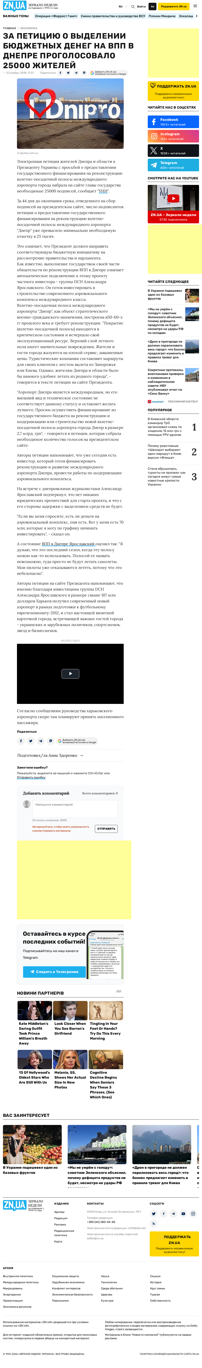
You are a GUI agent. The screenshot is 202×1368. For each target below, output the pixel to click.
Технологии (109, 1282)
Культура (107, 1300)
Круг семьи (157, 1288)
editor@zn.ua (95, 1238)
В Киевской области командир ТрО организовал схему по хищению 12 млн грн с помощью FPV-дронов (165, 427)
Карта (58, 1241)
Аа (152, 6)
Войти (141, 6)
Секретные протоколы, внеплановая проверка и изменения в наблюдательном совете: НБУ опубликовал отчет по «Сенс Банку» (166, 381)
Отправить (106, 828)
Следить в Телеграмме (57, 972)
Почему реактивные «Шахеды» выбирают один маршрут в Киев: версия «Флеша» (165, 451)
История (156, 1282)
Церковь (106, 1294)
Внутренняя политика (18, 1276)
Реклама (60, 1224)
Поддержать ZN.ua (174, 6)
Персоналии (60, 1300)
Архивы (59, 1212)
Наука (105, 1276)
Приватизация (13, 1300)
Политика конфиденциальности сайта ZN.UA (169, 1354)
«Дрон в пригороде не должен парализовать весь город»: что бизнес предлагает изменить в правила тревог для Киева (166, 351)
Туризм (155, 1294)
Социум (155, 1276)
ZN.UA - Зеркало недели (173, 215)
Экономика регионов (17, 1306)
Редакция (60, 1218)
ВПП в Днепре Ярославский (68, 543)
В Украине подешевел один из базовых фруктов (165, 294)
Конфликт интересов (66, 1288)
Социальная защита (65, 1276)
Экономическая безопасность (72, 1294)
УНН (103, 190)
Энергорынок (12, 1294)
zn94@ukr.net (137, 1228)
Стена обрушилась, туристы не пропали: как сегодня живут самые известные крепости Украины (167, 476)
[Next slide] (196, 16)
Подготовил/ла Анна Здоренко (47, 755)
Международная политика (20, 1282)
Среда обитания (112, 1288)
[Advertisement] (74, 880)
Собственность (160, 1300)
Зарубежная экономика (68, 1282)
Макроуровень (12, 1288)
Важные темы (16, 16)
